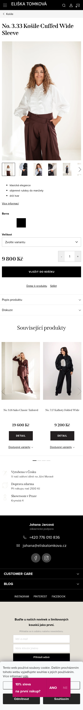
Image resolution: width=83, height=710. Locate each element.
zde (25, 676)
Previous (3, 391)
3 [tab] (44, 460)
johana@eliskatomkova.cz (44, 545)
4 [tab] (48, 460)
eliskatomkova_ (46, 558)
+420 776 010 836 (44, 537)
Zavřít (9, 282)
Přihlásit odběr (41, 657)
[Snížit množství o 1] (61, 256)
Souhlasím (61, 699)
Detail (21, 436)
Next (79, 391)
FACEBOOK (58, 596)
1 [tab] (34, 460)
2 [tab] (39, 460)
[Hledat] (63, 5)
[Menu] (5, 5)
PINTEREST (40, 596)
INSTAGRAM (21, 596)
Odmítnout (21, 699)
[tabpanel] (21, 396)
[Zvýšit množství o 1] (78, 256)
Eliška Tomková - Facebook (35, 558)
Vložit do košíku (41, 272)
